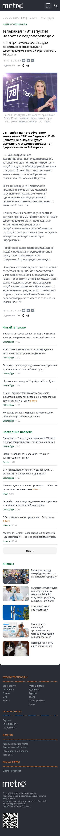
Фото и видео (36, 685)
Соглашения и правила (15, 750)
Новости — (34, 18)
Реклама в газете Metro (15, 743)
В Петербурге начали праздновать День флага (28, 517)
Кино (32, 704)
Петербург (8, 689)
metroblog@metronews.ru (14, 803)
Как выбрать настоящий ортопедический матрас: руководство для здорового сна (42, 630)
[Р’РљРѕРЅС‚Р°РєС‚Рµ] (19, 65)
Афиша (6, 700)
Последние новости (17, 432)
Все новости (9, 685)
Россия (6, 462)
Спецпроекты (10, 723)
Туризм (33, 693)
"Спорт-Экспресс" (23, 806)
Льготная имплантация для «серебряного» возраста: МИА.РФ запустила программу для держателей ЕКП (44, 594)
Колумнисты (9, 727)
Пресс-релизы (37, 700)
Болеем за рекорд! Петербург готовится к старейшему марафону (43, 573)
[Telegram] (28, 65)
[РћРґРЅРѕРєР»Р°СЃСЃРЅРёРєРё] (23, 65)
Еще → (30, 550)
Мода (5, 494)
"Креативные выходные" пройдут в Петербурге (29, 381)
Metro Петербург (12, 770)
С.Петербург (47, 18)
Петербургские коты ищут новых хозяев (42, 644)
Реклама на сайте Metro (16, 747)
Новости (7, 525)
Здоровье (34, 689)
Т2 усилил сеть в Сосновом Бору (40, 608)
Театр (32, 696)
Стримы (7, 720)
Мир (5, 696)
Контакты (8, 754)
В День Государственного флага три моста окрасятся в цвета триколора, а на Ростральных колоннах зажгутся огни (29, 396)
